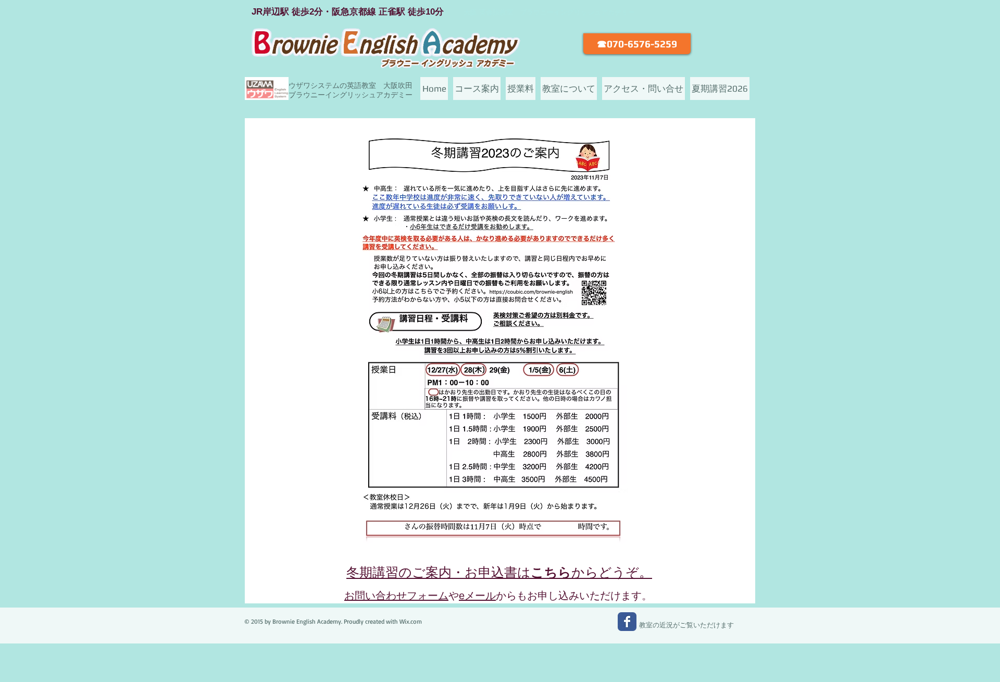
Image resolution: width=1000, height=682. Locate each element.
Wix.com (410, 621)
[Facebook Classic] (627, 621)
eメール (477, 595)
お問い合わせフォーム (396, 595)
